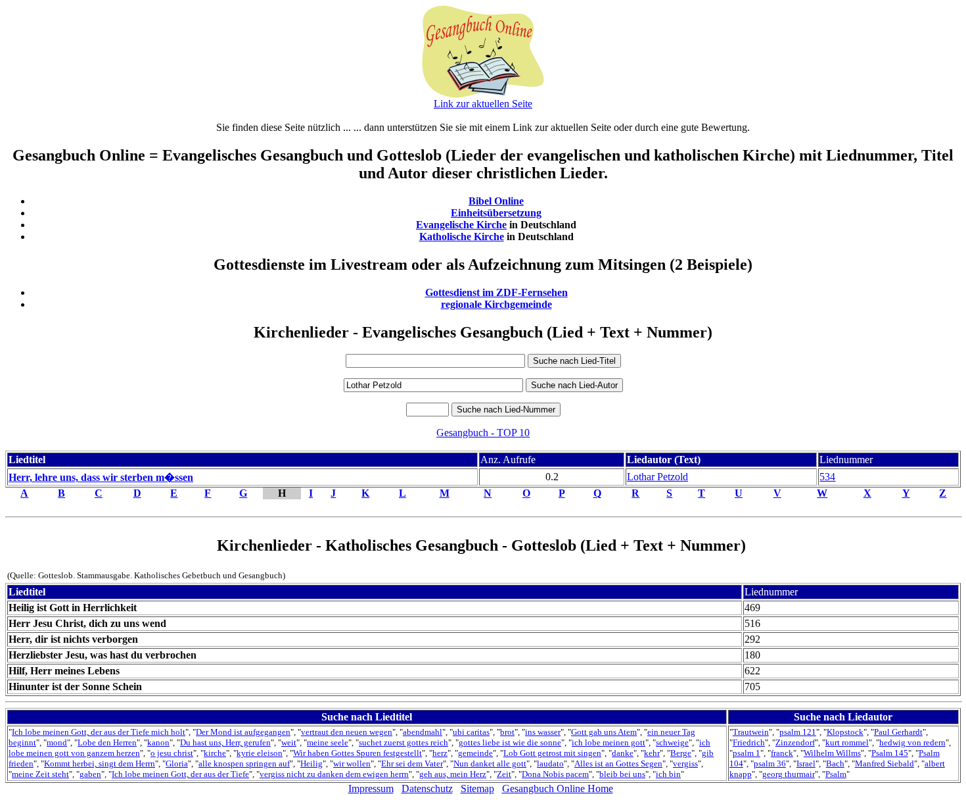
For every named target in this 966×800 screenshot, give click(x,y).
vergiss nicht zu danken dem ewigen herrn (334, 774)
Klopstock (845, 732)
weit (288, 742)
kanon (158, 742)
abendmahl (422, 732)
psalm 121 (797, 732)
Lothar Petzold (657, 476)
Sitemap (477, 788)
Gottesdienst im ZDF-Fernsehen (496, 292)
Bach (835, 763)
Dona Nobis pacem (555, 774)
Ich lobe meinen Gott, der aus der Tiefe (180, 774)
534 (827, 476)
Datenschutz (427, 788)
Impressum (371, 788)
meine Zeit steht (40, 774)
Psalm (835, 774)
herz (440, 753)
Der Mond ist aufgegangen (243, 732)
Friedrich (749, 742)
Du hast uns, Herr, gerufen (225, 742)
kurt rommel (847, 742)
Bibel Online (496, 201)
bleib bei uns (622, 774)
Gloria (177, 763)
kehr (652, 753)
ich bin (668, 774)
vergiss (685, 763)
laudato (550, 763)
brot (507, 732)
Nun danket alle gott (489, 763)
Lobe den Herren (107, 742)
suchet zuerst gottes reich (403, 742)
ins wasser (543, 732)
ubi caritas (471, 732)
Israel (806, 763)
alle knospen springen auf (244, 763)
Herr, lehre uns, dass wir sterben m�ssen (101, 477)
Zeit (504, 774)
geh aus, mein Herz (452, 774)
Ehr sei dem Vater (412, 763)
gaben (90, 774)
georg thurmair (788, 774)
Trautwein (751, 732)
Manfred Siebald (884, 763)
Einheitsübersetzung (496, 212)
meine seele (327, 742)
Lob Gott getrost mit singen (552, 753)
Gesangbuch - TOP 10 (483, 432)
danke (622, 753)
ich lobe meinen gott (608, 742)
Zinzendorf (795, 742)
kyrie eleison (260, 753)
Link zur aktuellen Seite (483, 103)
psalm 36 (770, 763)
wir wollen (352, 763)
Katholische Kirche (461, 236)
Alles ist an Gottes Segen (618, 763)
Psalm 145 (889, 753)
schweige (672, 742)
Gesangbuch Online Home (557, 788)
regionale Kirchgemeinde (496, 304)
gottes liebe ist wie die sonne (510, 742)
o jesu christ (171, 753)
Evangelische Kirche (461, 224)
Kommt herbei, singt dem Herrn (99, 763)
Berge (680, 753)
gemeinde (475, 753)
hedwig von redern (912, 742)
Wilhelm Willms (832, 753)
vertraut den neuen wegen (346, 732)
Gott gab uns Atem (604, 732)
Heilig (311, 763)
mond (57, 742)
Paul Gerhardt (898, 732)
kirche (215, 753)
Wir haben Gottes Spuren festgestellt (357, 753)
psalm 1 (746, 753)
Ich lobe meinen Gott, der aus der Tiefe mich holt (98, 732)
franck (782, 753)
